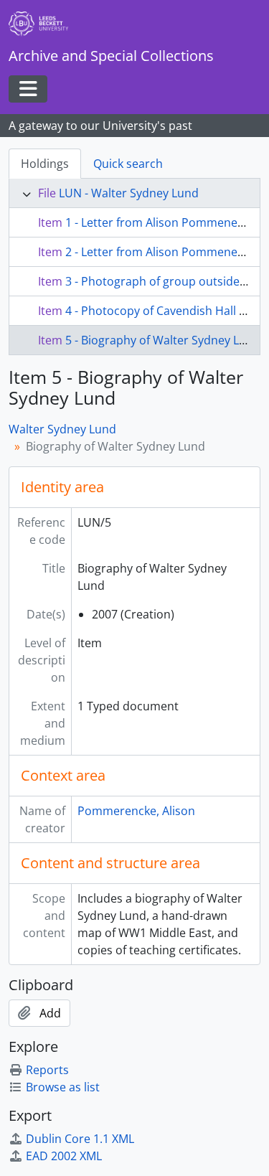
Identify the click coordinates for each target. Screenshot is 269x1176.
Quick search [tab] (128, 163)
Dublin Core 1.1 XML (80, 1139)
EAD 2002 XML (64, 1156)
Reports (47, 1070)
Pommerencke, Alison (136, 811)
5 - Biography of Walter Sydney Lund (162, 340)
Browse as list (63, 1087)
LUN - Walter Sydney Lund (129, 193)
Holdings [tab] (45, 163)
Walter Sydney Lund (62, 429)
